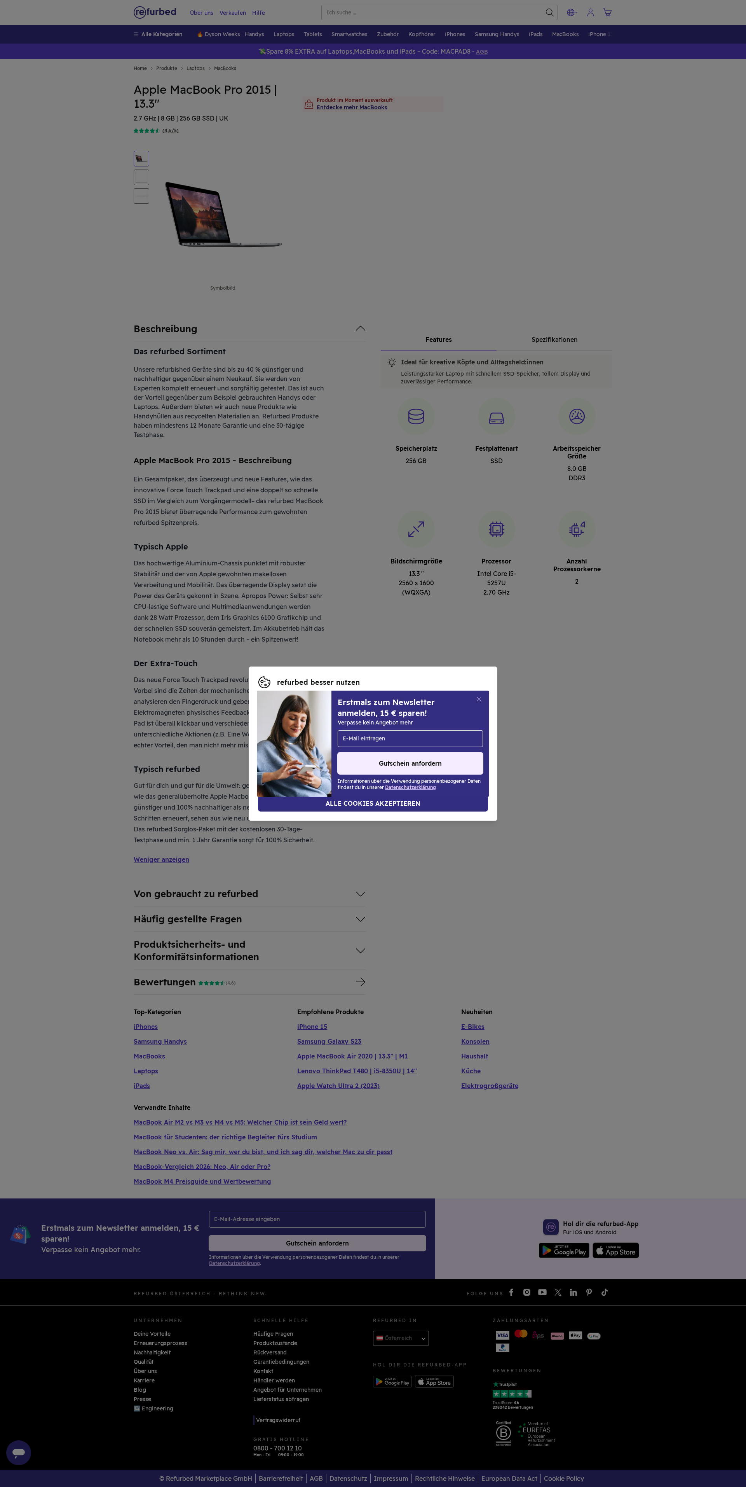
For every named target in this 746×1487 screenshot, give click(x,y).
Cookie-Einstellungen (444, 731)
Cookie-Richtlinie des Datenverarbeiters (312, 747)
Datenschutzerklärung (391, 739)
